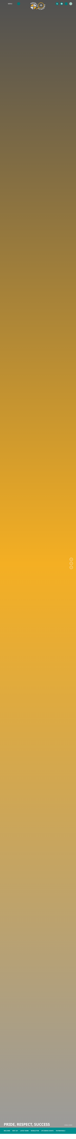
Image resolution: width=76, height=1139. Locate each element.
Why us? (15, 1131)
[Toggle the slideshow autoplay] (71, 567)
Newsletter (35, 1131)
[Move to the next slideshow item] (71, 559)
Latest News (24, 1131)
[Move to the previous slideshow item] (71, 563)
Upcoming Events (47, 1131)
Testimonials (60, 1131)
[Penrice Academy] (38, 10)
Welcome (7, 1131)
